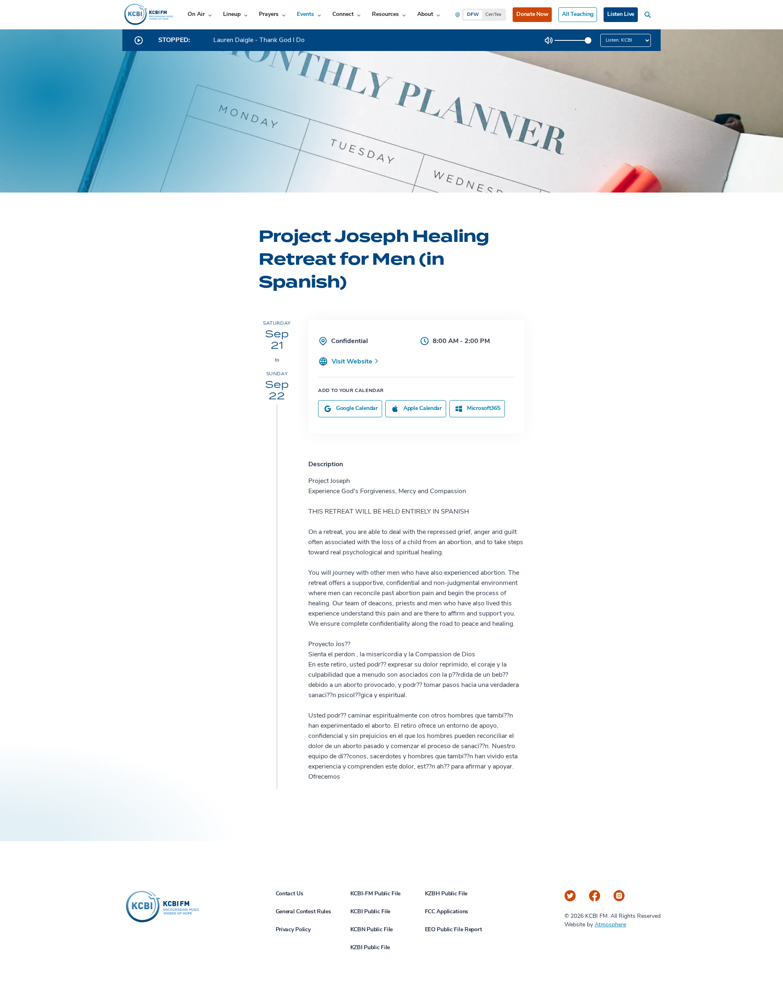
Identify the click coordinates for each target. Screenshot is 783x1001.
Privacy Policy (293, 930)
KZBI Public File (370, 948)
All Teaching (577, 14)
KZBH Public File (446, 894)
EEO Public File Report (453, 930)
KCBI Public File (370, 912)
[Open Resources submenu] (403, 15)
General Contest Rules (303, 912)
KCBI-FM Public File (375, 894)
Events (305, 14)
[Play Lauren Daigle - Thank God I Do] (138, 40)
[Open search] (649, 14)
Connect (343, 14)
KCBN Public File (371, 930)
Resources (385, 14)
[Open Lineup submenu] (245, 15)
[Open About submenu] (438, 15)
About (425, 14)
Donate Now (532, 14)
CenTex (493, 14)
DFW (473, 14)
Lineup (232, 14)
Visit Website (353, 362)
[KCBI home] (148, 14)
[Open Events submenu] (319, 15)
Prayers (269, 14)
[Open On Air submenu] (209, 15)
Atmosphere (610, 925)
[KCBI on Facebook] (594, 895)
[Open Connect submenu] (358, 15)
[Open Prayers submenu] (283, 15)
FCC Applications (447, 912)
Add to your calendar (351, 390)
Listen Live (620, 14)
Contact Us (289, 894)
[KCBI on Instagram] (619, 895)
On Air (196, 14)
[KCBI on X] (570, 895)
